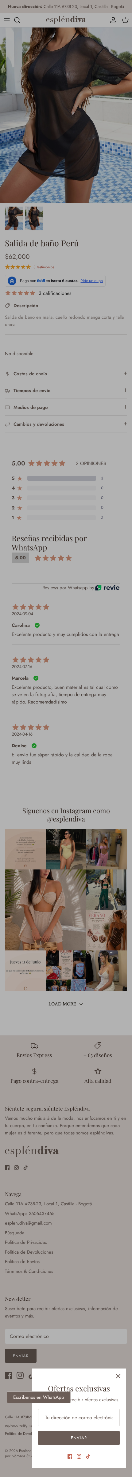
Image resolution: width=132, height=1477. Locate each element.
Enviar (79, 1438)
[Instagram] (79, 1456)
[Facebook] (70, 1456)
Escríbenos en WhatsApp (38, 1397)
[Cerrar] (118, 1376)
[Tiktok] (88, 1456)
